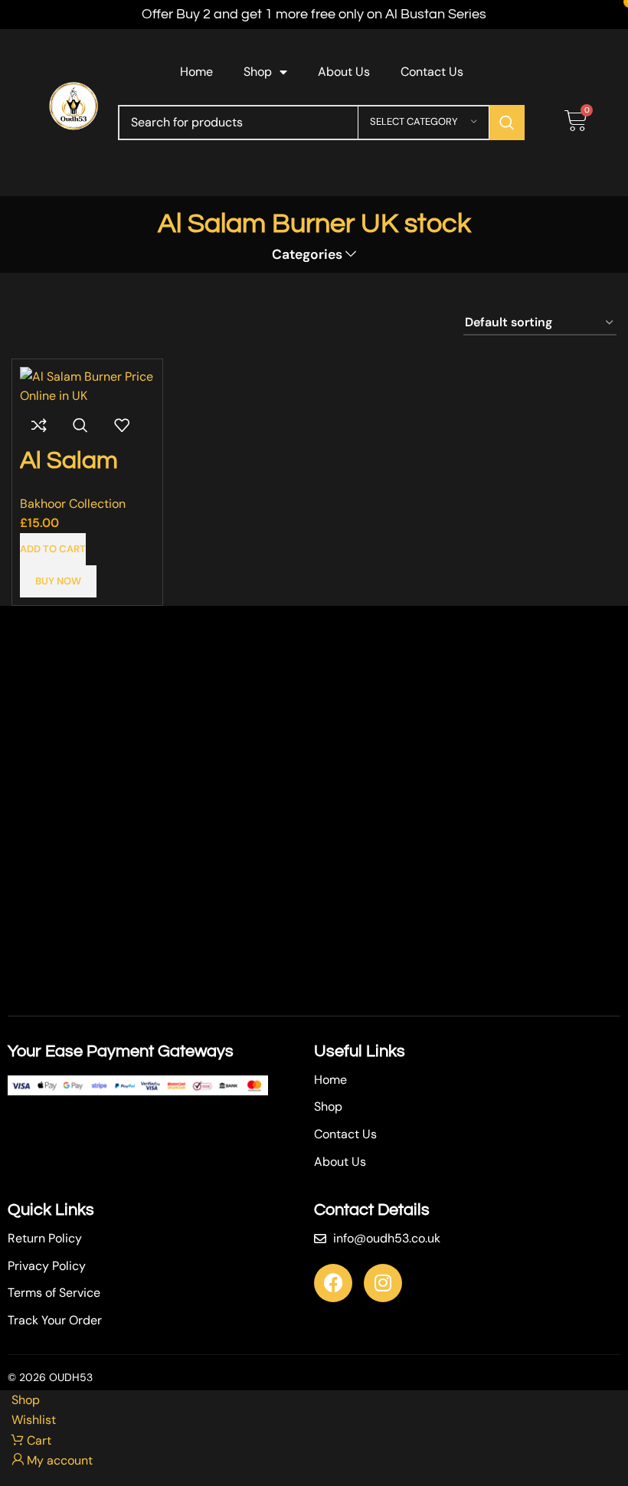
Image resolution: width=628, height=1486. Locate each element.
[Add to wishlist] (122, 425)
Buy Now (58, 581)
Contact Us (432, 72)
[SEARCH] (507, 122)
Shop (258, 72)
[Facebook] (333, 1283)
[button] (53, 549)
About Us (344, 72)
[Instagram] (383, 1283)
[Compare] (39, 425)
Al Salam (69, 460)
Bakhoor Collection (73, 504)
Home (196, 72)
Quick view (80, 425)
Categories (307, 255)
